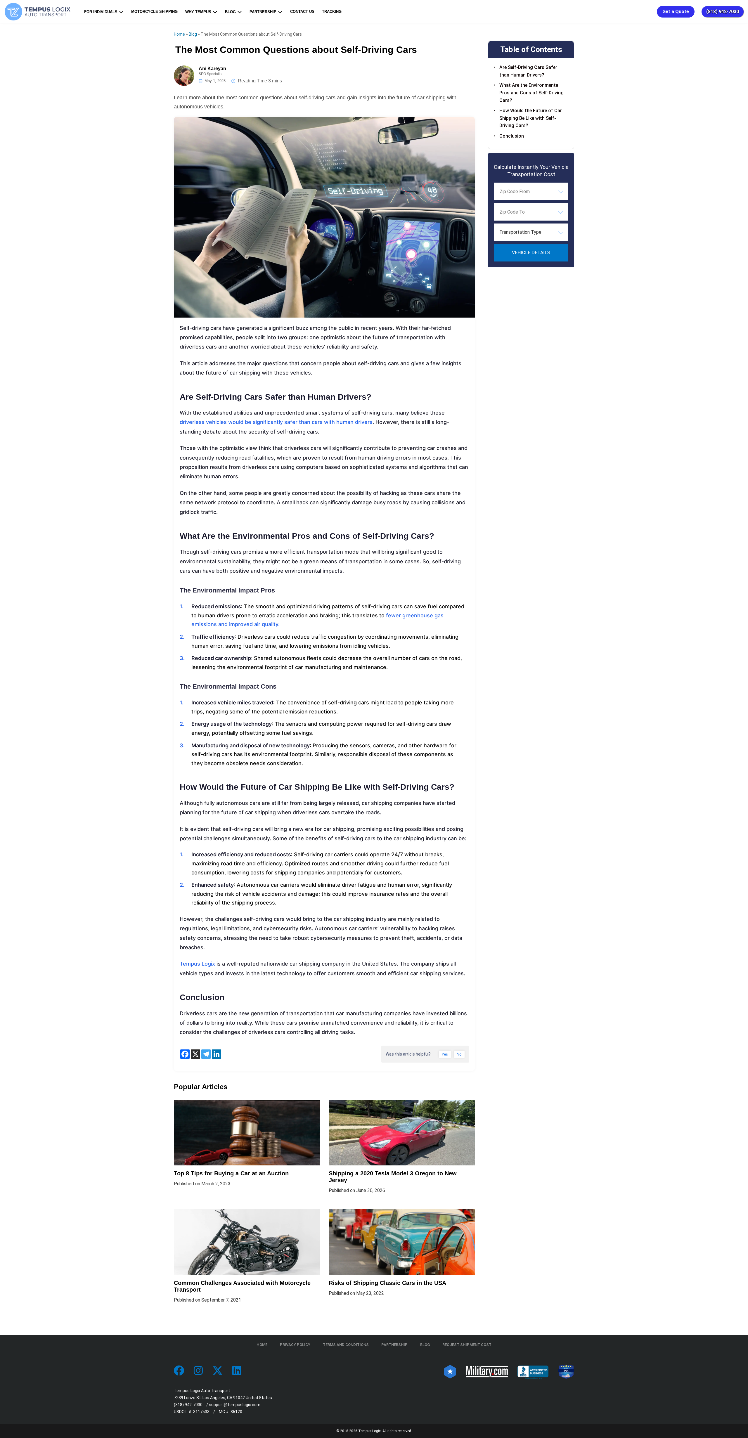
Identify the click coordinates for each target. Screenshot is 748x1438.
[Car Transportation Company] (179, 1371)
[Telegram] (206, 1054)
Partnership (263, 12)
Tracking (332, 11)
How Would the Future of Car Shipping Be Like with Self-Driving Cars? (530, 118)
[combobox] (531, 191)
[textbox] (531, 232)
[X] (195, 1054)
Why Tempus (198, 12)
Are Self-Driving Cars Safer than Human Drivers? (528, 71)
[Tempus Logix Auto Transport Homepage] (39, 11)
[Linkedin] (216, 1054)
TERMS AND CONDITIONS (346, 1344)
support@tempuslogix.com (234, 1404)
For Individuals (100, 12)
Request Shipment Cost (466, 1344)
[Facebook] (185, 1054)
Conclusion (511, 136)
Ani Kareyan (212, 68)
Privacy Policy (295, 1344)
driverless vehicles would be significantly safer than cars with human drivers (276, 422)
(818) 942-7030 (722, 11)
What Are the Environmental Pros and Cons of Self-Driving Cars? (531, 92)
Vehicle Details (531, 252)
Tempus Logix (197, 964)
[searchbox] (529, 191)
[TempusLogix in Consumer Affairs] (450, 1371)
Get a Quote (675, 11)
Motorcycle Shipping (154, 11)
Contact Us (302, 11)
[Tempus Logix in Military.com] (487, 1371)
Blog (230, 12)
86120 (236, 1411)
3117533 (201, 1411)
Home (179, 34)
